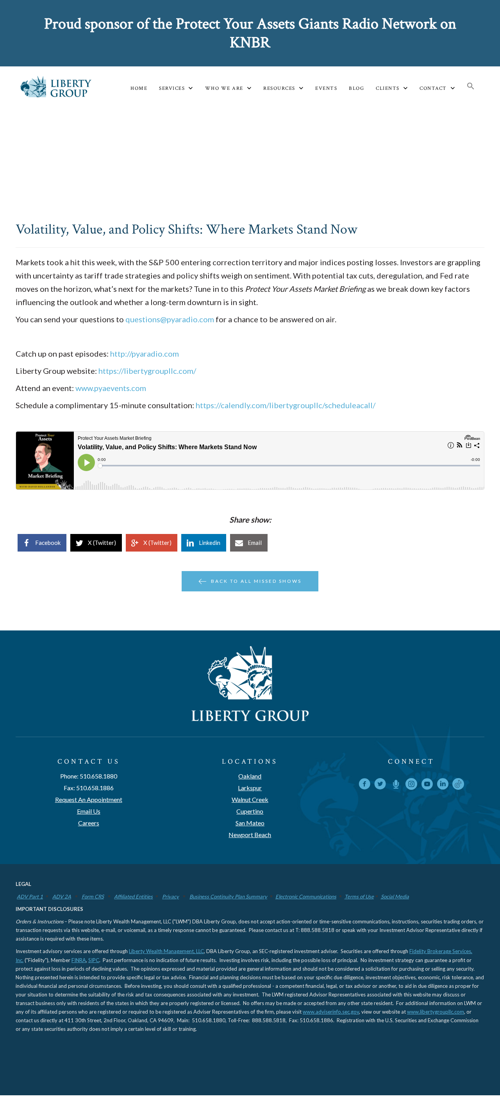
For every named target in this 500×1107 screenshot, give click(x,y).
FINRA (78, 960)
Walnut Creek (250, 799)
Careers (88, 823)
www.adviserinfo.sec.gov (331, 1012)
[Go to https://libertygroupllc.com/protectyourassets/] (396, 785)
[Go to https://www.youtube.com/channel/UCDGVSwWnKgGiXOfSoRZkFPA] (427, 785)
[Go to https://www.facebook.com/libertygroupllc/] (364, 785)
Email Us (88, 811)
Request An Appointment (88, 799)
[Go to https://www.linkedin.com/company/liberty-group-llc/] (442, 785)
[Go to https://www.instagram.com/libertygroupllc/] (411, 785)
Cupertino (249, 811)
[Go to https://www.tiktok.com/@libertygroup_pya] (458, 784)
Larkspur (250, 787)
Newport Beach (250, 834)
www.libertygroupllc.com (435, 1012)
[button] (471, 86)
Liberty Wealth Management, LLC (166, 951)
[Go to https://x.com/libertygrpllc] (380, 785)
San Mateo (250, 823)
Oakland (249, 776)
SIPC (93, 960)
